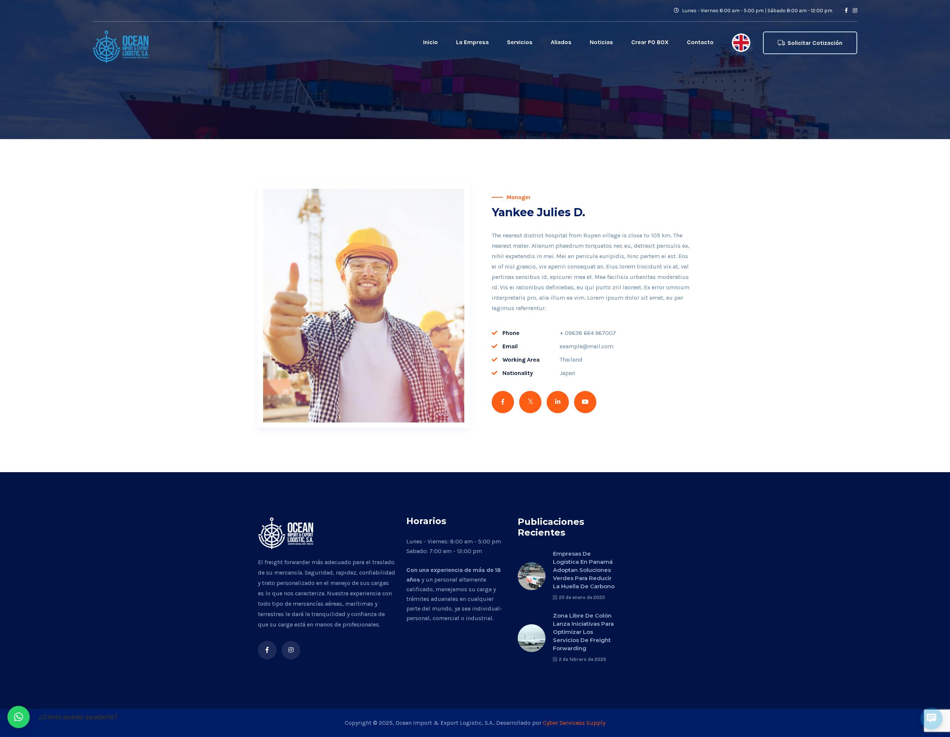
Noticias (601, 42)
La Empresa (472, 42)
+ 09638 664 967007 (588, 332)
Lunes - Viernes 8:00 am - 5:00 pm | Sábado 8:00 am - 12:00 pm (756, 10)
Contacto (700, 42)
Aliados (561, 42)
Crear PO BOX (650, 42)
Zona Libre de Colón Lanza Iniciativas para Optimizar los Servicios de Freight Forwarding (583, 632)
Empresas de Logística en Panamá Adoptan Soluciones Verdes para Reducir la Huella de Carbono (584, 570)
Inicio (430, 42)
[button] (18, 717)
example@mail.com (586, 346)
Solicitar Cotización (814, 42)
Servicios (520, 42)
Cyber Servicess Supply (574, 722)
